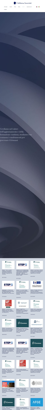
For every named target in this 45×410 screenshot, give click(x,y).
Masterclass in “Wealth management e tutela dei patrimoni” (35, 408)
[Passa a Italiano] (39, 7)
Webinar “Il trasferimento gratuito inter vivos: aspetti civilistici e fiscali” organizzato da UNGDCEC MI (8, 311)
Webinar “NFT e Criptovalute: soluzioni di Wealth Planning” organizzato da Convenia (36, 310)
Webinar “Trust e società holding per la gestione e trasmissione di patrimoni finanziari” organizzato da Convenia (7, 272)
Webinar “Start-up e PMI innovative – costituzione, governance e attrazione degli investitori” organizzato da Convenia (8, 371)
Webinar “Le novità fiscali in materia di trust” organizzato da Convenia (22, 408)
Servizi (11, 6)
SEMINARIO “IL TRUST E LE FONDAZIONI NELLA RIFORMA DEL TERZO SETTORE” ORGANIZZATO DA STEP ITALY (8, 292)
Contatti (5, 9)
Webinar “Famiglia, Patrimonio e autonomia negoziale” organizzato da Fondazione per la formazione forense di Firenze (36, 292)
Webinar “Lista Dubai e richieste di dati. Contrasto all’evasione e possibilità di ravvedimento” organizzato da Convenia (36, 272)
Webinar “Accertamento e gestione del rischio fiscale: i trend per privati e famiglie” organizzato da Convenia (7, 330)
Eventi (23, 6)
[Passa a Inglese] (37, 7)
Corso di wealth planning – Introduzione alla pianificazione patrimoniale (22, 370)
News (19, 6)
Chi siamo (5, 6)
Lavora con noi (29, 6)
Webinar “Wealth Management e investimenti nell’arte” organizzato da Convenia (8, 408)
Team (15, 6)
